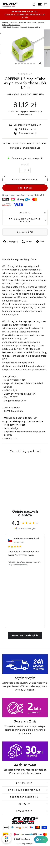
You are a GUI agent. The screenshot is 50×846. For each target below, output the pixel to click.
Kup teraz (25, 188)
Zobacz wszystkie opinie (25, 635)
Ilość (25, 165)
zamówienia (24, 783)
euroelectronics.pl (24, 797)
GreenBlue (25, 74)
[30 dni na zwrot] (25, 751)
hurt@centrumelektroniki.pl (25, 148)
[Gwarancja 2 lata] (25, 707)
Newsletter (24, 811)
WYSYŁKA (25, 213)
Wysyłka (24, 111)
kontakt (24, 804)
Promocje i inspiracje (24, 790)
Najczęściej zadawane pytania (25, 220)
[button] (41, 840)
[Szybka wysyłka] (25, 664)
